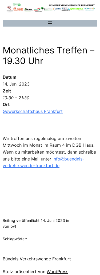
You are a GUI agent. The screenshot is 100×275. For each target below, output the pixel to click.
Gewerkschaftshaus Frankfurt (33, 111)
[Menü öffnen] (50, 23)
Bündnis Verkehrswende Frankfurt (37, 258)
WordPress (57, 271)
